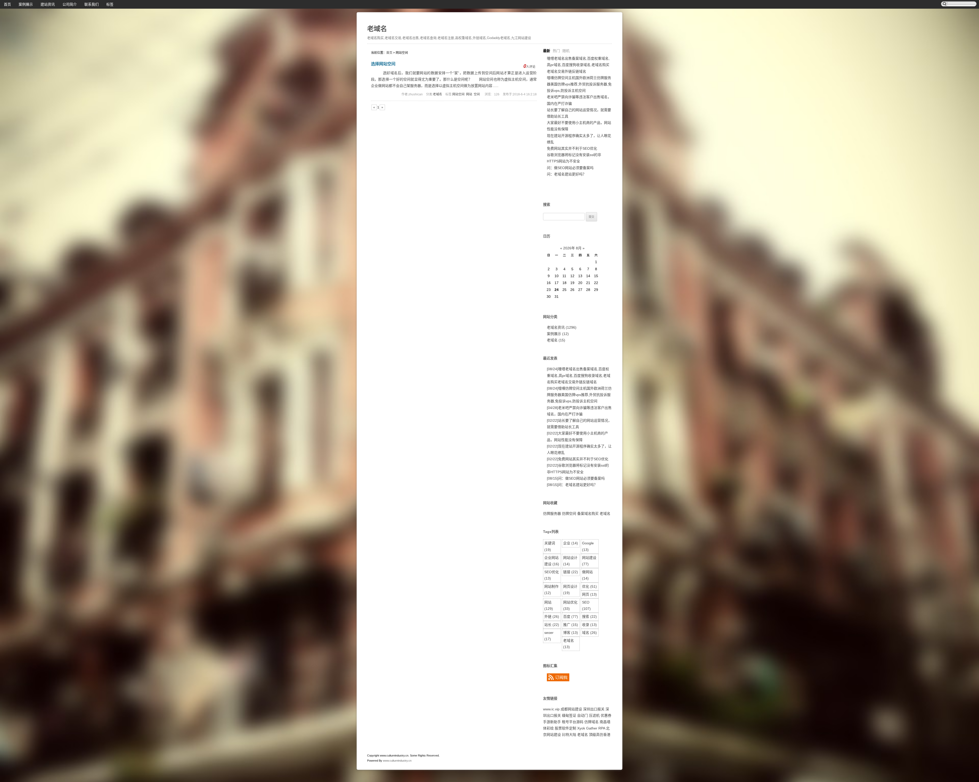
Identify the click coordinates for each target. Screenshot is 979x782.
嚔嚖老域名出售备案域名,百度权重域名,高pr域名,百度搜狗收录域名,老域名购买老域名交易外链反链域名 (578, 64)
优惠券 (606, 715)
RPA (601, 728)
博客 (570, 633)
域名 (589, 633)
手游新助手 (552, 722)
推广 (570, 625)
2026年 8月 (572, 248)
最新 (546, 51)
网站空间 (458, 94)
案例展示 (26, 4)
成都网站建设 (571, 709)
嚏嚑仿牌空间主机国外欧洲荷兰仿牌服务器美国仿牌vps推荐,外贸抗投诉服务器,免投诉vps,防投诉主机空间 (579, 84)
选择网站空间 (383, 64)
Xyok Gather (587, 728)
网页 (589, 594)
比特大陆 (569, 735)
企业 (570, 543)
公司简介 (69, 4)
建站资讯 (48, 4)
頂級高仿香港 (599, 735)
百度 (570, 616)
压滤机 (594, 715)
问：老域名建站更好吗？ (566, 174)
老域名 (377, 29)
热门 (556, 51)
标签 (109, 4)
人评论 (529, 67)
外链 (551, 616)
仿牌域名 (591, 722)
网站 (469, 94)
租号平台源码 (572, 722)
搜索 (589, 616)
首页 (7, 4)
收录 (589, 625)
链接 (570, 572)
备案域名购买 (588, 513)
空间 (477, 94)
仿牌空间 (569, 513)
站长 (551, 625)
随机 (566, 51)
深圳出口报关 (593, 709)
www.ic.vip (551, 709)
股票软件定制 (565, 728)
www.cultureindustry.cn (397, 760)
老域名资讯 (561, 327)
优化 (589, 586)
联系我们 (91, 4)
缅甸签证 (569, 715)
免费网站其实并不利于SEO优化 (572, 148)
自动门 (582, 715)
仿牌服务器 (552, 513)
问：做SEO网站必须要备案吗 (570, 168)
